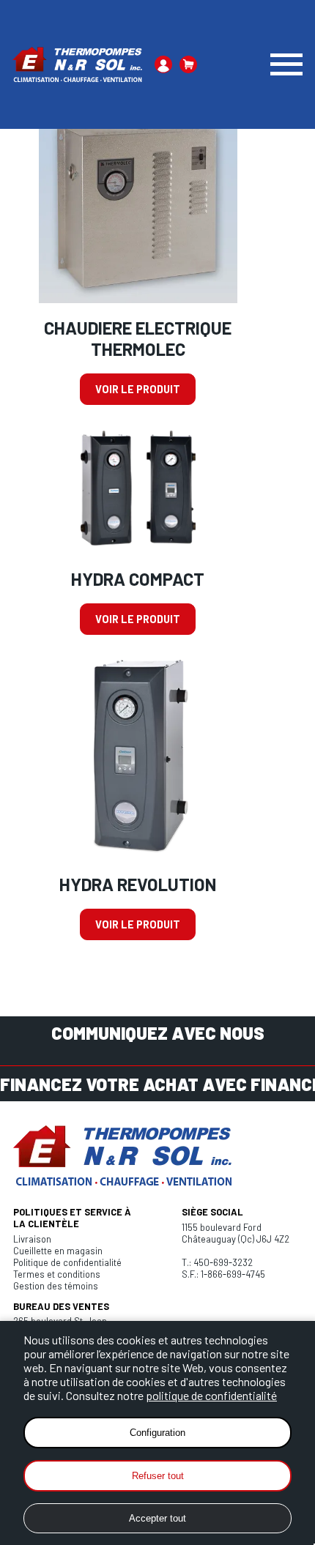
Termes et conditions (56, 1274)
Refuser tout (158, 1475)
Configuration (157, 1432)
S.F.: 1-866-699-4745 (223, 1274)
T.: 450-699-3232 (217, 1262)
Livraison (32, 1239)
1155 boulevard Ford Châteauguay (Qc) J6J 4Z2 (235, 1233)
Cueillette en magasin (58, 1251)
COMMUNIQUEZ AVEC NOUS (157, 1032)
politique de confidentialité (211, 1395)
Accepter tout (157, 1518)
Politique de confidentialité (67, 1262)
